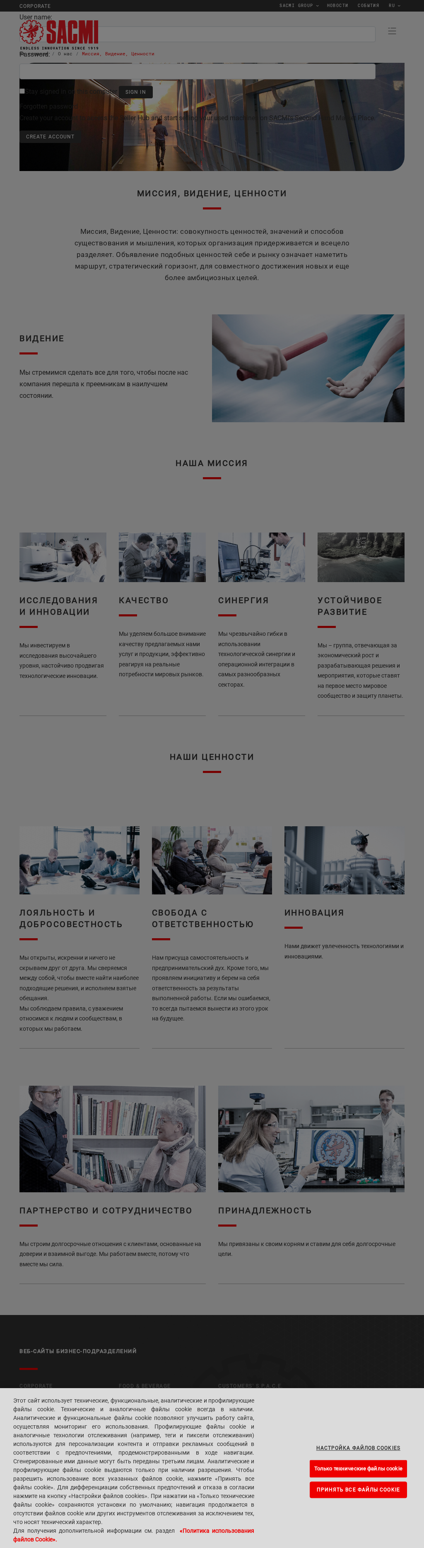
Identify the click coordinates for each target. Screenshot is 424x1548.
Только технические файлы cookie (358, 1468)
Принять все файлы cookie (358, 1490)
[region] (212, 1468)
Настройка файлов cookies (358, 1448)
